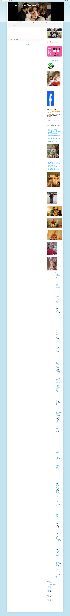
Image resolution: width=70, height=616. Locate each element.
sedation (57, 453)
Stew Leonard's (58, 382)
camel (56, 515)
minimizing (57, 372)
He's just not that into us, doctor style (53, 137)
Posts (49, 120)
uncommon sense (57, 328)
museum (57, 553)
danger (57, 527)
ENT (56, 495)
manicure (57, 550)
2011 (49, 595)
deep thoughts (58, 317)
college (57, 518)
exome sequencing (57, 535)
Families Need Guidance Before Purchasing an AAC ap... (53, 584)
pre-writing (57, 484)
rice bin (57, 451)
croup (56, 525)
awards (57, 467)
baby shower (57, 468)
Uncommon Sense (22, 5)
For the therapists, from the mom (52, 130)
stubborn (57, 565)
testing (57, 301)
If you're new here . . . (12, 22)
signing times (58, 562)
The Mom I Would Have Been (52, 129)
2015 (49, 590)
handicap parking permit (58, 477)
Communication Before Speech (13, 25)
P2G (56, 428)
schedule (57, 452)
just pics (57, 279)
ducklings (57, 532)
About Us (19, 22)
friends (57, 369)
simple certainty (58, 485)
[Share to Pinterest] (17, 39)
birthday (57, 348)
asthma (57, 505)
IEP (56, 405)
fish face (57, 538)
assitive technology (57, 289)
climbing (57, 517)
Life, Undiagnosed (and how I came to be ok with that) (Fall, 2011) (54, 134)
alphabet (57, 347)
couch (56, 522)
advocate (57, 384)
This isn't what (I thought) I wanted (53, 140)
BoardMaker (57, 458)
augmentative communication (58, 277)
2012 (49, 594)
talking (57, 339)
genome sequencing (57, 442)
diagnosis (57, 307)
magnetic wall (58, 447)
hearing (57, 370)
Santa (56, 464)
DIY (56, 302)
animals (57, 385)
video (56, 274)
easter (56, 414)
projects (57, 338)
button (56, 513)
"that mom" (57, 457)
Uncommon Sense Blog (50, 90)
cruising (57, 526)
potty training (57, 560)
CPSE (56, 346)
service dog (57, 399)
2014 (49, 591)
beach (56, 469)
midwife (57, 351)
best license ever (58, 509)
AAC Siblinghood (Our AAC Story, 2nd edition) (43, 22)
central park (57, 516)
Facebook (57, 310)
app (56, 300)
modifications (58, 551)
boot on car (57, 512)
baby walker (57, 386)
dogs (56, 308)
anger (56, 362)
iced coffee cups (58, 545)
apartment (57, 352)
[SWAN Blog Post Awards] (54, 60)
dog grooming (58, 412)
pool (56, 483)
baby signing (57, 333)
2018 (49, 586)
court (56, 523)
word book (57, 378)
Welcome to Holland (57, 431)
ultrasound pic (58, 455)
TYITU (56, 429)
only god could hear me (58, 555)
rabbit (56, 418)
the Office (57, 569)
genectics (57, 391)
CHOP (56, 459)
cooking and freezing (57, 365)
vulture (57, 490)
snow (56, 454)
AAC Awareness (58, 426)
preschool (57, 303)
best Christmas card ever (58, 388)
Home (26, 42)
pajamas (57, 556)
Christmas (57, 313)
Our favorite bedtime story (51, 165)
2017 (49, 587)
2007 (49, 600)
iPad (56, 284)
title (56, 573)
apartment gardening (57, 504)
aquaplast (57, 466)
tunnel (56, 575)
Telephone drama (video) (51, 168)
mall (56, 549)
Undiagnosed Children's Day (58, 501)
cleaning (57, 389)
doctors (57, 295)
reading (57, 419)
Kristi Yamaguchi (58, 380)
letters (56, 350)
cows (56, 390)
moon (56, 552)
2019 (49, 581)
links (56, 548)
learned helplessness (58, 417)
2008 (49, 599)
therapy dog (57, 299)
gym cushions (58, 540)
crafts (56, 524)
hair (56, 349)
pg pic (56, 373)
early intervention (58, 336)
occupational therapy (57, 358)
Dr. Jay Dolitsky (58, 493)
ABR (56, 379)
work (56, 576)
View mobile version (27, 44)
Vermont (57, 322)
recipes (57, 450)
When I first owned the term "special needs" (54, 141)
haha (56, 392)
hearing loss (57, 371)
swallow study (58, 566)
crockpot (57, 438)
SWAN (57, 311)
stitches (57, 564)
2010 (49, 596)
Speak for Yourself (57, 286)
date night (57, 528)
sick (56, 400)
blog (56, 432)
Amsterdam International (57, 321)
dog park (57, 413)
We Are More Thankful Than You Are (53, 128)
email (56, 533)
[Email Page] (11, 39)
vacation (57, 309)
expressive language (57, 368)
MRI (56, 497)
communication (58, 275)
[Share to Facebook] (16, 39)
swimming (57, 402)
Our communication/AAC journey (28, 22)
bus (56, 363)
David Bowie (57, 492)
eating (56, 366)
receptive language (57, 421)
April (49, 582)
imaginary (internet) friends (58, 445)
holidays (57, 541)
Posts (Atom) (15, 46)
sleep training (58, 563)
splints (56, 422)
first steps (57, 537)
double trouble (58, 296)
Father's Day (57, 496)
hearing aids (57, 415)
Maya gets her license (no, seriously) (53, 162)
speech (57, 283)
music (56, 482)
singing (57, 487)
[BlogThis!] (14, 39)
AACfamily (57, 491)
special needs (58, 287)
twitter (56, 403)
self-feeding (57, 561)
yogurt (56, 577)
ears (56, 476)
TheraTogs (57, 465)
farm (56, 536)
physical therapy (58, 396)
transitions (57, 574)
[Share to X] (15, 39)
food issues (57, 539)
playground (57, 312)
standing (57, 423)
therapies (57, 298)
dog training (57, 335)
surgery (57, 401)
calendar (57, 514)
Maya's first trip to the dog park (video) (53, 169)
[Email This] (13, 39)
